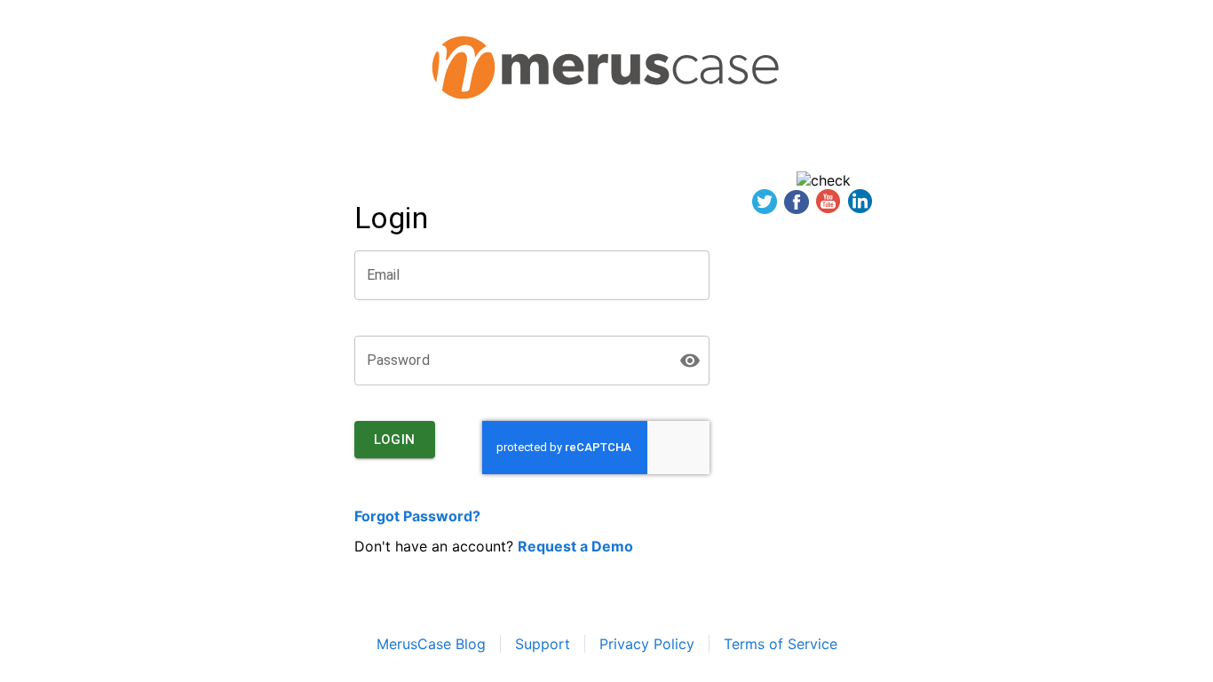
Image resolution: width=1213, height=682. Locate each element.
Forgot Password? (417, 516)
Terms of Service (780, 644)
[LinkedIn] (860, 203)
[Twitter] (764, 203)
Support (542, 644)
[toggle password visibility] (690, 360)
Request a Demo (575, 546)
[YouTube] (828, 203)
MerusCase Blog (431, 644)
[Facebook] (796, 203)
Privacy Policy (646, 644)
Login (395, 440)
